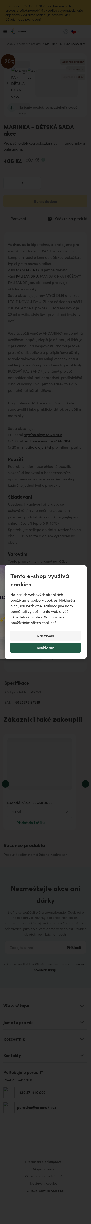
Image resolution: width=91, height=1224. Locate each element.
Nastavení (45, 635)
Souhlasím (45, 647)
